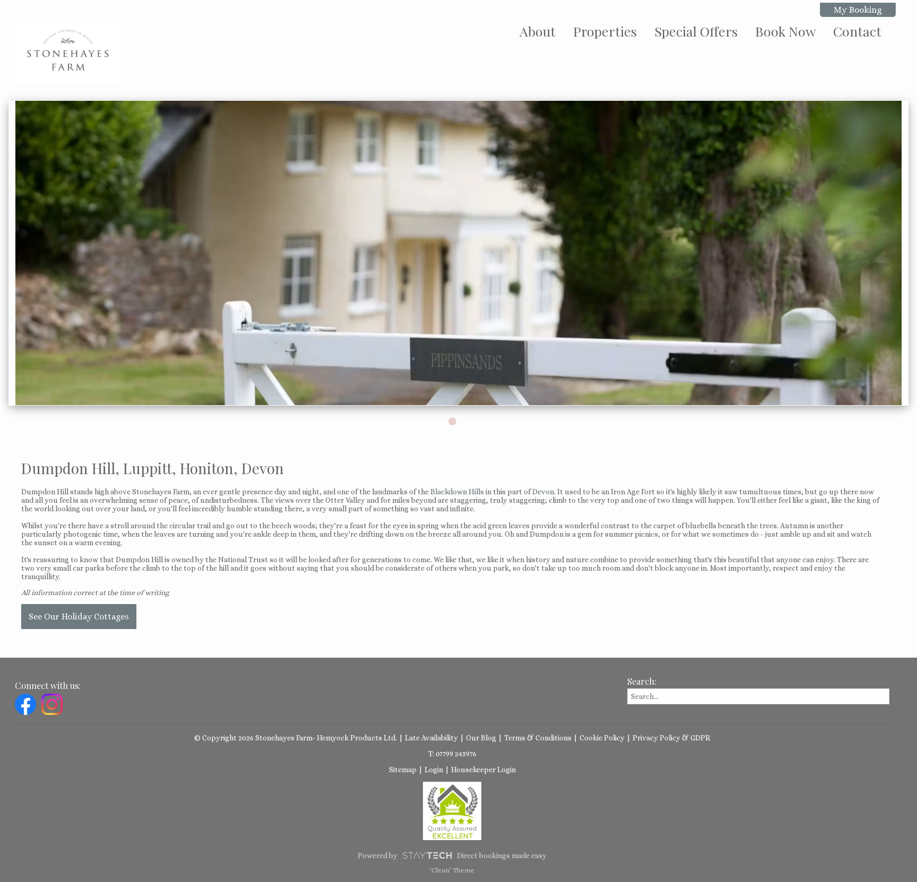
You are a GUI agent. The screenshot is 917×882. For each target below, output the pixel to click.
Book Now (785, 31)
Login (434, 769)
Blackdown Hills (457, 491)
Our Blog (481, 737)
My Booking (858, 10)
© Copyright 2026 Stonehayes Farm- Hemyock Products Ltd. (295, 737)
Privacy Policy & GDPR (671, 737)
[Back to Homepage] (68, 51)
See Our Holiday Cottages (79, 617)
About (538, 31)
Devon (543, 491)
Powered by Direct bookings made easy (452, 855)
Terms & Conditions (538, 737)
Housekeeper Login (483, 769)
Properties (605, 31)
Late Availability (431, 737)
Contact (857, 31)
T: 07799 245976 (452, 753)
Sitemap (403, 769)
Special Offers (696, 31)
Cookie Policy (602, 737)
